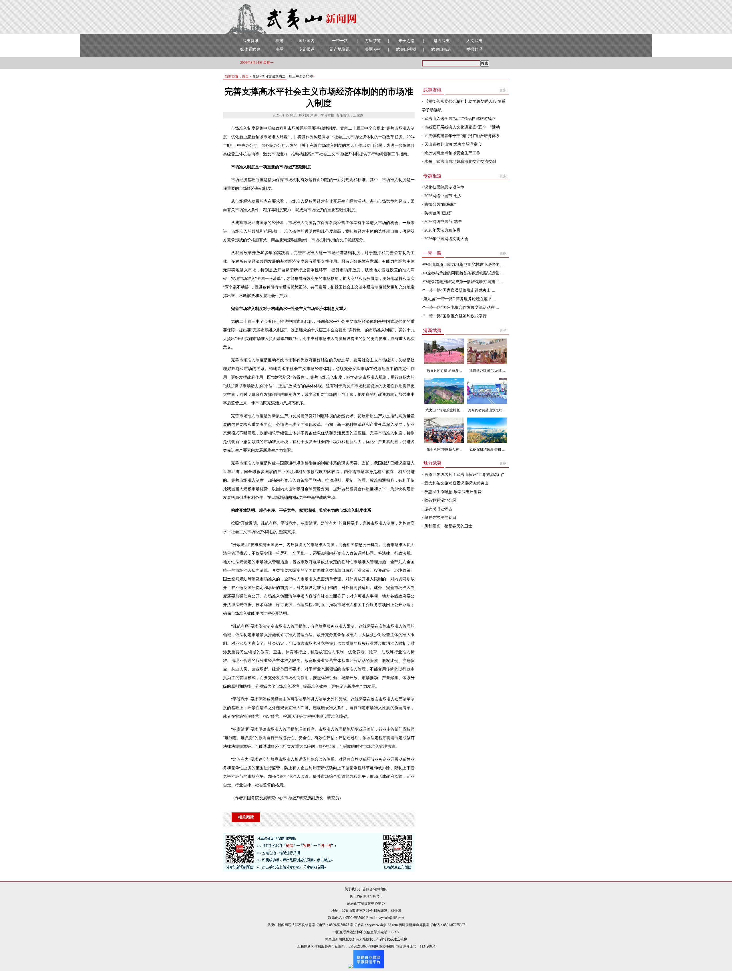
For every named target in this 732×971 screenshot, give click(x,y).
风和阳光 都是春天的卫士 (447, 526)
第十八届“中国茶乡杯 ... (444, 450)
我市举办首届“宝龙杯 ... (487, 371)
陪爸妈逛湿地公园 (439, 500)
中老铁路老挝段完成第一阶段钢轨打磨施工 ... (463, 282)
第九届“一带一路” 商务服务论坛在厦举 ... (459, 299)
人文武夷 (474, 41)
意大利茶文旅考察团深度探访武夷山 (455, 483)
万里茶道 (373, 41)
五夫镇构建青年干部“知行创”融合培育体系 (461, 136)
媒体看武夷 (250, 49)
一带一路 (340, 41)
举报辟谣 (474, 49)
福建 (279, 41)
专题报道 (307, 49)
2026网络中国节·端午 (442, 221)
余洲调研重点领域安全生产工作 (451, 153)
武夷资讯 (250, 41)
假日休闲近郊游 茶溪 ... (444, 371)
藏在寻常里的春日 (439, 517)
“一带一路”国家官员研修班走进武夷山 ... (459, 290)
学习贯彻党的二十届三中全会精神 (287, 76)
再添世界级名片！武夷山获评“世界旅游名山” (463, 474)
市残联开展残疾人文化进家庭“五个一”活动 (461, 127)
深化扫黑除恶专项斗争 (443, 187)
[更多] (503, 90)
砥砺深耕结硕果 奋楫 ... (487, 450)
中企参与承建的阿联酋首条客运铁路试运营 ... (463, 273)
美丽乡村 (373, 49)
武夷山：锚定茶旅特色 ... (444, 410)
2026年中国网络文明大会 (445, 239)
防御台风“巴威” (437, 213)
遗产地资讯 (340, 49)
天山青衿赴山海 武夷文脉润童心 (452, 144)
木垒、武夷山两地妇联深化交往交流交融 (459, 161)
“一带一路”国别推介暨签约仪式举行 (455, 316)
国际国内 (307, 41)
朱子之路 (406, 41)
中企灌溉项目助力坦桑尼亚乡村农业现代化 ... (463, 264)
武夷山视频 (406, 49)
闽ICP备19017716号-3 (366, 896)
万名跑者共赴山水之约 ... (487, 410)
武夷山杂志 (441, 49)
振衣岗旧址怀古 (437, 509)
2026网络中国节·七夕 (442, 196)
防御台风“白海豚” (439, 204)
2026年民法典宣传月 (441, 230)
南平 (279, 49)
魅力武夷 (441, 41)
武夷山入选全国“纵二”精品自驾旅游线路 (459, 118)
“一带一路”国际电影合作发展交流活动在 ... (461, 307)
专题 (255, 76)
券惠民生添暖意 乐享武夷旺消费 (452, 492)
